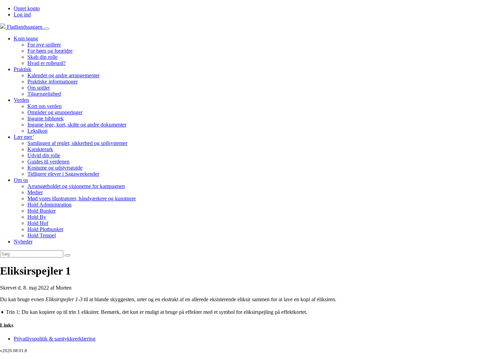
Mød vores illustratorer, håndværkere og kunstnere (81, 198)
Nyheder (23, 241)
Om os (21, 180)
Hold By (36, 217)
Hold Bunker (41, 211)
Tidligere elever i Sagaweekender (63, 174)
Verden (21, 100)
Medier (35, 192)
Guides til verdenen (48, 161)
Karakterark (40, 149)
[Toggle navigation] (46, 29)
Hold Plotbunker (45, 229)
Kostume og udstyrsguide (54, 168)
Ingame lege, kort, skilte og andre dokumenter (76, 125)
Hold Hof (37, 223)
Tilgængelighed (44, 94)
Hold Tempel (41, 235)
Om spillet (38, 88)
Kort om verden (44, 106)
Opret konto (27, 8)
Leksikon (37, 131)
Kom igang (26, 38)
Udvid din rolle (43, 155)
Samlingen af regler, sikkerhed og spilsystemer (77, 143)
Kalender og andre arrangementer (63, 75)
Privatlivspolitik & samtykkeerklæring (54, 339)
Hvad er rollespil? (46, 63)
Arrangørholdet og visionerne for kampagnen (76, 186)
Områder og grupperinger (54, 112)
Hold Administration (49, 205)
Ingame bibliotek (45, 118)
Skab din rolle (42, 57)
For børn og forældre (50, 51)
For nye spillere (44, 45)
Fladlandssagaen (24, 27)
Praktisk (22, 69)
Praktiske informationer (52, 81)
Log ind (22, 14)
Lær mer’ (24, 137)
